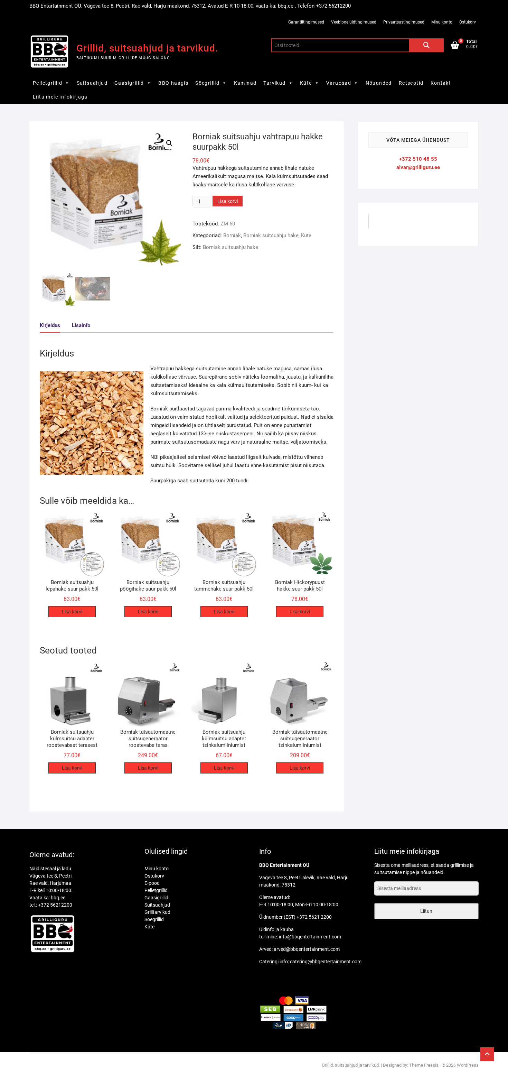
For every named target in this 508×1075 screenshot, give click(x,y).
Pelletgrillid (47, 83)
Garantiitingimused (306, 22)
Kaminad (245, 83)
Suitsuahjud (92, 83)
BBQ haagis (173, 83)
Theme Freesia (424, 1065)
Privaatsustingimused (403, 22)
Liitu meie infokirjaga (60, 97)
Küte (306, 83)
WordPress (468, 1065)
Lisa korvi (227, 201)
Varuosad (338, 83)
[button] (169, 143)
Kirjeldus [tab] (50, 325)
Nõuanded (379, 83)
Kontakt (441, 83)
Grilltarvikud (157, 912)
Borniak (232, 235)
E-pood (152, 883)
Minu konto (441, 22)
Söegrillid (207, 83)
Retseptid (411, 83)
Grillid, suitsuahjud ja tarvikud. (147, 48)
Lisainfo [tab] (81, 325)
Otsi (426, 45)
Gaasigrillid (129, 83)
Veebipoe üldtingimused (353, 22)
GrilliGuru (388, 223)
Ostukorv (467, 22)
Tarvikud (274, 83)
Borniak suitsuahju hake (271, 235)
